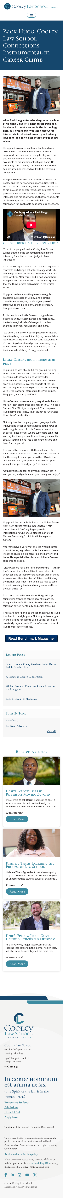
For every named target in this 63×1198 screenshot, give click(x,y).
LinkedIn (12, 1175)
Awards (12, 720)
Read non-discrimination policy (21, 1154)
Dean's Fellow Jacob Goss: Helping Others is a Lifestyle (31, 936)
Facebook (5, 1175)
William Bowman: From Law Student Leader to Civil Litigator (30, 688)
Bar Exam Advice (17, 725)
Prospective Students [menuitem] (16, 1102)
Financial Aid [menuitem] (12, 1112)
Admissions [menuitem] (11, 1107)
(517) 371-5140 (11, 1066)
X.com (35, 1175)
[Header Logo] (31, 6)
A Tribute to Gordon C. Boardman (24, 676)
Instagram (19, 1175)
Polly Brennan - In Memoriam (21, 698)
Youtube (27, 1175)
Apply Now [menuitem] (11, 1117)
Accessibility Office (41, 1163)
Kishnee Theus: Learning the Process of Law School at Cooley (31, 864)
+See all (51, 731)
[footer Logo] (19, 1025)
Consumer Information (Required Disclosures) (29, 1126)
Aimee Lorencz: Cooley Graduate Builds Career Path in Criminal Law (31, 665)
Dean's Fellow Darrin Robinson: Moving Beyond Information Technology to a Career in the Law (31, 792)
